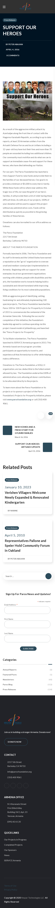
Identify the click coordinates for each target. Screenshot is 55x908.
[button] (46, 6)
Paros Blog (27, 684)
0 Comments (12, 55)
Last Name (8, 633)
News (6, 855)
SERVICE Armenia (12, 860)
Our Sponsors (10, 850)
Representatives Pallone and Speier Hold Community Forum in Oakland (27, 545)
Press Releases (9, 20)
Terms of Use (10, 885)
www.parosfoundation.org (19, 399)
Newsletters (27, 679)
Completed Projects (13, 844)
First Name (8, 619)
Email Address (11, 604)
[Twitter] (13, 785)
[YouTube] (25, 785)
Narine (14, 510)
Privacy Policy (10, 889)
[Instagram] (6, 785)
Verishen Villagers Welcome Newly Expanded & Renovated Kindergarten (27, 497)
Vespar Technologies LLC (32, 897)
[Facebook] (19, 785)
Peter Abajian (16, 44)
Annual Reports (27, 670)
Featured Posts (27, 674)
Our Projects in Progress (15, 839)
